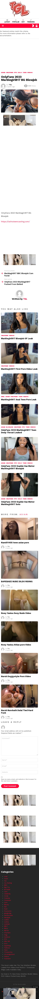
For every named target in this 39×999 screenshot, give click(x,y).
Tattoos (7, 948)
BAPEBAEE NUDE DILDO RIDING (16, 581)
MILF (6, 926)
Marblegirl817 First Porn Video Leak (19, 369)
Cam (5, 891)
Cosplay (7, 898)
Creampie (7, 900)
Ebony (6, 904)
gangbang (7, 913)
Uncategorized (9, 954)
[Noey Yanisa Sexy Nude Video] (19, 600)
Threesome (8, 952)
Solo (20, 463)
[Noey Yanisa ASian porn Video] (19, 631)
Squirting (7, 945)
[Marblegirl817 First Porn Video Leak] (19, 353)
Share (4, 92)
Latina (6, 922)
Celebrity (7, 894)
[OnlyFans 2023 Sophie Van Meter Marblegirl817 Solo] (19, 484)
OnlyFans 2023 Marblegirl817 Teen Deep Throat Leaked (18, 431)
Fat (5, 907)
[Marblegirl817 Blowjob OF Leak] (19, 322)
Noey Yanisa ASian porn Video (16, 644)
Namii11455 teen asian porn (15, 542)
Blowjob (9, 427)
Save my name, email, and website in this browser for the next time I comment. (18, 780)
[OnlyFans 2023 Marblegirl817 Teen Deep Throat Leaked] (19, 414)
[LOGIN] (36, 26)
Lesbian (7, 924)
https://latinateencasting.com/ (15, 221)
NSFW (6, 930)
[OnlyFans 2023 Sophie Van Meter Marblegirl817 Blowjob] (19, 449)
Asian (8, 396)
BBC (5, 885)
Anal (3, 396)
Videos (11, 335)
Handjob (7, 917)
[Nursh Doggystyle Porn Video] (19, 663)
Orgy (5, 935)
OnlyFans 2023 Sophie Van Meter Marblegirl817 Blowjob (18, 467)
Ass (5, 881)
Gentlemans (8, 915)
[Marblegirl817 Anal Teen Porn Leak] (19, 383)
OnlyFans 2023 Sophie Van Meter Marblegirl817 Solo (18, 503)
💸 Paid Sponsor (27, 988)
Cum (5, 902)
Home (8, 988)
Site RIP (7, 941)
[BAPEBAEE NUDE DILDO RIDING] (19, 565)
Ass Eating (8, 883)
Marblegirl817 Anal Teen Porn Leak (18, 399)
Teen (20, 396)
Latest (7, 22)
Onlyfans (4, 335)
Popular (15, 22)
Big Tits (7, 887)
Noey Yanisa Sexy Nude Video (16, 613)
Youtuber (7, 958)
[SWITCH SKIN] (33, 26)
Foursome (7, 911)
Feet (5, 909)
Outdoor (7, 937)
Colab (6, 896)
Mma (6, 928)
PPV (23, 427)
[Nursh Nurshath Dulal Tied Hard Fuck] (19, 696)
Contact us (16, 988)
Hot (23, 22)
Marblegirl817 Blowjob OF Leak (17, 338)
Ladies (6, 920)
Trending (31, 22)
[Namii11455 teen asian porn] (19, 529)
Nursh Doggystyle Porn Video (16, 676)
